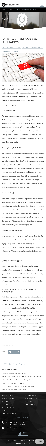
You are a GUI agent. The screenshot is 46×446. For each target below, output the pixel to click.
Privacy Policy (23, 443)
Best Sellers (30, 401)
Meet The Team (8, 407)
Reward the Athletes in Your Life (13, 383)
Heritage (6, 401)
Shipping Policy (9, 413)
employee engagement (11, 48)
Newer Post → (19, 364)
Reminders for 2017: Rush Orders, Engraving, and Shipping (22, 376)
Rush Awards (30, 404)
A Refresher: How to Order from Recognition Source (19, 380)
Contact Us (7, 404)
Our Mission (7, 395)
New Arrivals (31, 398)
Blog (4, 410)
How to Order (8, 398)
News (10, 9)
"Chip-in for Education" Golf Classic (14, 389)
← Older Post (7, 364)
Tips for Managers (10, 51)
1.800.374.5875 (15, 421)
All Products (31, 395)
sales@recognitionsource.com (17, 427)
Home (3, 9)
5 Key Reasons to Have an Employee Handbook (18, 386)
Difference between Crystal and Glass (14, 373)
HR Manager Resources (32, 48)
